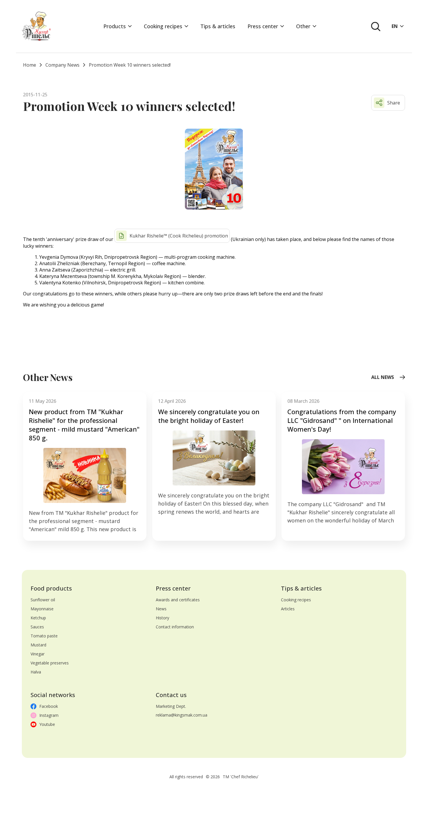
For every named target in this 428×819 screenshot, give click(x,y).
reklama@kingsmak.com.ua (181, 715)
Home (29, 65)
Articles (288, 608)
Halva (36, 672)
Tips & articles (217, 26)
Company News (62, 65)
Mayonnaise (42, 608)
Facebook (48, 706)
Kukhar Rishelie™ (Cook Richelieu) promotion (179, 236)
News (161, 608)
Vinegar (38, 654)
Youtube (47, 724)
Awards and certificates (178, 599)
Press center (262, 26)
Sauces (37, 627)
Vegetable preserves (50, 663)
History (162, 618)
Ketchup (38, 618)
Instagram (49, 715)
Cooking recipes (163, 26)
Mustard (38, 645)
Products (114, 26)
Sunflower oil (43, 599)
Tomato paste (44, 636)
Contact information (175, 627)
